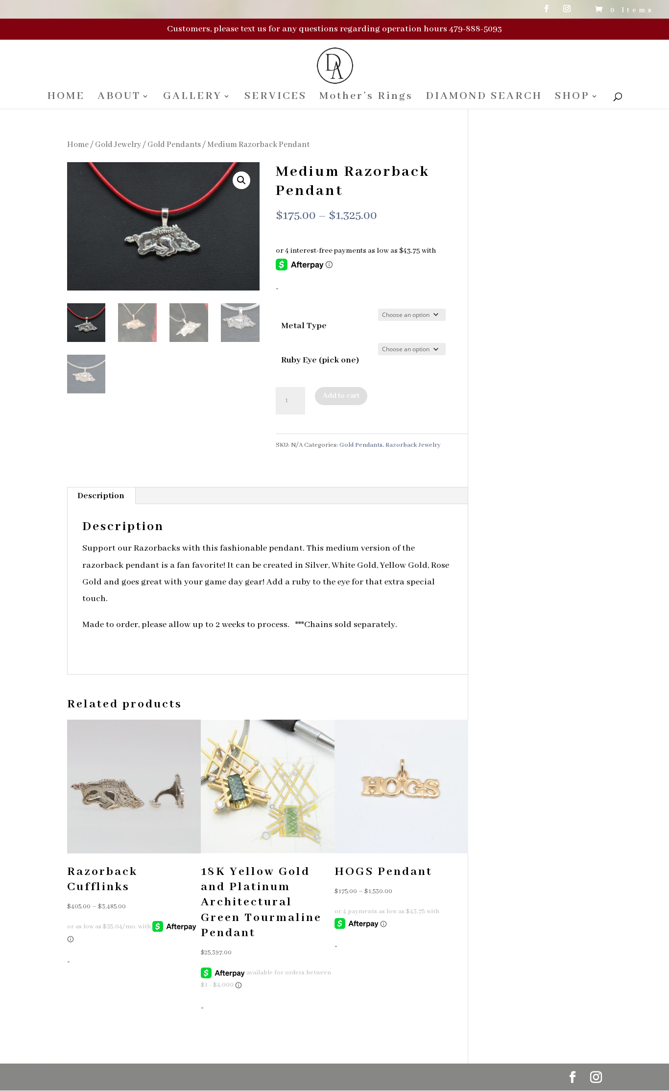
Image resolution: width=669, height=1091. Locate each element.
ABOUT (119, 98)
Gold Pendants (174, 145)
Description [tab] (100, 495)
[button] (241, 180)
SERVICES (275, 98)
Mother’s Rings (366, 98)
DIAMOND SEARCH (484, 98)
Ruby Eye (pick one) (320, 360)
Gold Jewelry (118, 145)
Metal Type (304, 325)
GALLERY (192, 98)
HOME (66, 98)
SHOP (572, 98)
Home (78, 145)
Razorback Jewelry (413, 445)
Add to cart (341, 395)
